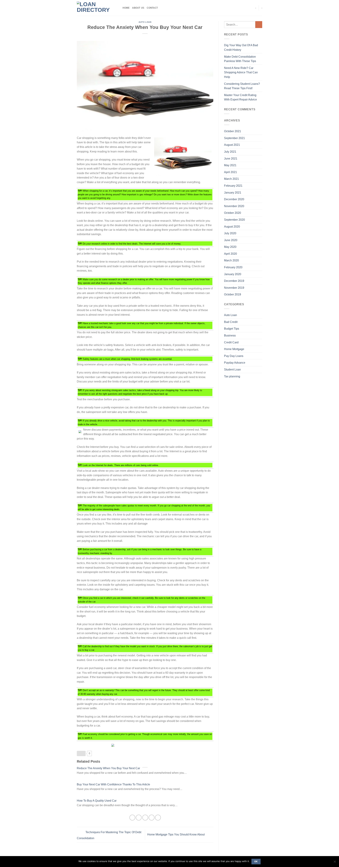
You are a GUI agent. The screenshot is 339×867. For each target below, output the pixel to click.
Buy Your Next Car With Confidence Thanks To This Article (113, 784)
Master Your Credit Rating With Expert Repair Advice (240, 97)
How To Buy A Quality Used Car (97, 800)
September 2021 (234, 138)
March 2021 (231, 178)
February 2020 (233, 267)
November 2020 (234, 206)
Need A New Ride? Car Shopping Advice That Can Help (241, 72)
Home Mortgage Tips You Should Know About (176, 834)
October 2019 (232, 294)
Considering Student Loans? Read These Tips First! (242, 86)
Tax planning (232, 376)
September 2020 (234, 219)
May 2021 (230, 165)
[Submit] (258, 24)
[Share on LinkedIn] (158, 817)
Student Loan (232, 369)
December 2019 (234, 280)
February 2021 (233, 185)
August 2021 (232, 144)
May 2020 (230, 246)
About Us (138, 8)
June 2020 (230, 240)
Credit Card (231, 342)
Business (230, 335)
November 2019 (234, 287)
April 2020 (230, 253)
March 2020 (231, 260)
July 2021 (230, 151)
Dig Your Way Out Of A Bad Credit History (241, 47)
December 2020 (234, 199)
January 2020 (232, 274)
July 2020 (230, 233)
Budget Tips (231, 328)
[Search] (118, 8)
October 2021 (232, 131)
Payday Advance (234, 362)
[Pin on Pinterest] (151, 817)
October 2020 (232, 212)
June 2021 (230, 158)
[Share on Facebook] (132, 817)
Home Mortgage (234, 349)
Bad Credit (230, 321)
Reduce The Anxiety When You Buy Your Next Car (108, 768)
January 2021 (232, 192)
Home (126, 8)
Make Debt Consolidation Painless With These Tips (240, 59)
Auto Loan (145, 22)
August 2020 (232, 226)
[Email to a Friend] (145, 817)
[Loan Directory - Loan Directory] (94, 8)
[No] (334, 862)
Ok (256, 861)
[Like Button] (81, 753)
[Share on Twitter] (139, 817)
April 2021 (230, 172)
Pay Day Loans (233, 355)
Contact (152, 8)
